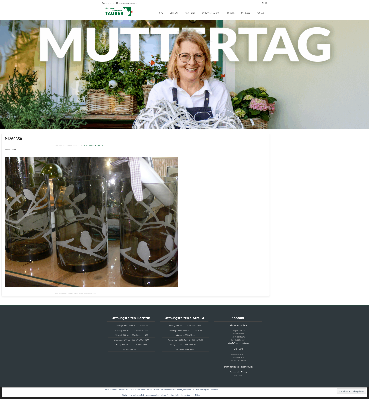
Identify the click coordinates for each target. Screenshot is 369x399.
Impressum (238, 375)
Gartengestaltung (211, 13)
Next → (15, 149)
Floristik (230, 13)
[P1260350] (91, 286)
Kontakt (261, 13)
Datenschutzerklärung (238, 372)
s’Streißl (245, 13)
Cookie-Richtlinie (193, 395)
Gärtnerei (190, 13)
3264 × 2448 (88, 145)
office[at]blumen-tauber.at (238, 343)
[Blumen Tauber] (117, 12)
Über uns (174, 13)
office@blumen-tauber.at (128, 3)
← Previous (6, 149)
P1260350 (99, 145)
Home (160, 13)
